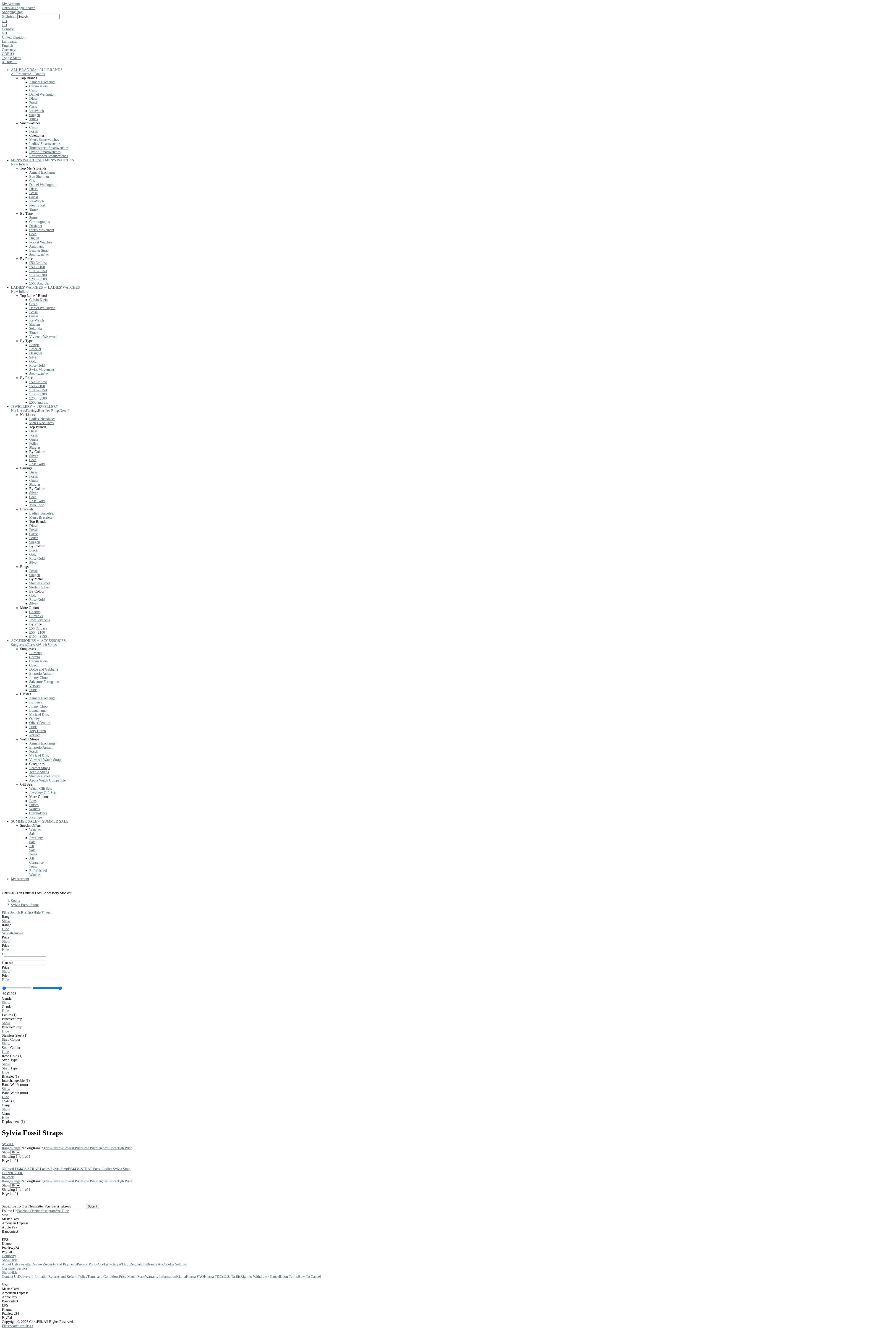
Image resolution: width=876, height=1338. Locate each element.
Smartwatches (39, 254)
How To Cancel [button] (309, 1276)
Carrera (34, 657)
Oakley (34, 719)
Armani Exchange (42, 82)
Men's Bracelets (40, 517)
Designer (35, 226)
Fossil (33, 103)
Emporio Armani (41, 673)
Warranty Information (160, 1276)
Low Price (89, 1148)
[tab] (438, 919)
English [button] (7, 45)
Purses (34, 805)
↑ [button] (32, 1326)
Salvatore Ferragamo (44, 682)
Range (6, 1148)
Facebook (24, 1211)
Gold (32, 234)
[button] (438, 21)
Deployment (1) (13, 1122)
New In (50, 1148)
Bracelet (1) (10, 1076)
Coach (34, 665)
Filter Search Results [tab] (18, 913)
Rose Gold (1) (12, 1056)
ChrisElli (8, 8)
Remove (17, 933)
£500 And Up (39, 283)
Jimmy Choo (38, 677)
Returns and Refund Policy (67, 1276)
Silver (33, 357)
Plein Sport (37, 205)
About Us (9, 1264)
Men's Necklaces (41, 423)
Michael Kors (39, 714)
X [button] (3, 16)
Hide (5, 929)
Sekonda (35, 328)
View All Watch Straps (45, 760)
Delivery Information (33, 1276)
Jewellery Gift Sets (42, 792)
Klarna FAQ (195, 1276)
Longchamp (38, 710)
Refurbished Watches (38, 873)
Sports (33, 218)
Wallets (34, 809)
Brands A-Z (155, 1264)
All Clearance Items (36, 862)
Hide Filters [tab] (43, 913)
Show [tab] (6, 1260)
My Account (11, 4)
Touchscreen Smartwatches (48, 148)
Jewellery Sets (39, 620)
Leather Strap (39, 250)
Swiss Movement (41, 230)
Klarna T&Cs (214, 1276)
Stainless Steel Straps (44, 776)
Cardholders (38, 813)
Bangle (34, 345)
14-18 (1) (8, 1101)
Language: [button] (9, 41)
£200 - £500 (38, 279)
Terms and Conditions (103, 1276)
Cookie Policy (108, 1264)
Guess (33, 107)
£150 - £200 (38, 275)
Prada (33, 690)
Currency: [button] (9, 50)
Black (33, 550)
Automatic (36, 246)
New (59, 1148)
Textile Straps (39, 772)
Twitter (36, 1211)
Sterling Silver (39, 587)
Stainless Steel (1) (14, 1035)
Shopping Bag (12, 12)
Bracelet (35, 349)
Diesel (33, 98)
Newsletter (23, 1264)
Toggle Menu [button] (11, 58)
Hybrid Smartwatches (44, 152)
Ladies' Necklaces (42, 419)
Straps (15, 901)
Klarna (181, 1276)
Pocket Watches (40, 242)
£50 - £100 (37, 267)
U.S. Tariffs (232, 1276)
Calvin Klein (38, 86)
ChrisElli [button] (11, 16)
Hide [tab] (13, 1260)
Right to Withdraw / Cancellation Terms (269, 1276)
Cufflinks (36, 616)
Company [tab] (9, 1256)
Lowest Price (72, 1148)
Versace (34, 686)
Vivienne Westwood (43, 337)
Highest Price (107, 1148)
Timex (33, 119)
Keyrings (35, 817)
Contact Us (10, 1276)
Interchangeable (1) (16, 1080)
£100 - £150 (38, 271)
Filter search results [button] (16, 1326)
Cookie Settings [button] (175, 1264)
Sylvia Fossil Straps (25, 905)
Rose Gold (37, 365)
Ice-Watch (36, 111)
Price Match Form (132, 1276)
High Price (124, 1148)
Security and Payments (60, 1264)
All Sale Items (33, 850)
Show (6, 921)
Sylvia (6, 933)
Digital (34, 238)
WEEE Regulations (132, 1264)
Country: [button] (8, 29)
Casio (33, 90)
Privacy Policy (87, 1264)
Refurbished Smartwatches (48, 156)
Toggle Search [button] (25, 8)
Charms (34, 612)
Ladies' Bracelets (41, 513)
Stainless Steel (39, 583)
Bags (32, 801)
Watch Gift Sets (40, 788)
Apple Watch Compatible (47, 780)
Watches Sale (35, 832)
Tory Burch (37, 731)
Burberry (35, 653)
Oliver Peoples (39, 723)
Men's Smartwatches (44, 139)
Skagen (34, 115)
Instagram (49, 1211)
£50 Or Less (38, 263)
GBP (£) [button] (8, 54)
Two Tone (36, 505)
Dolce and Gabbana (43, 669)
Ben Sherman (39, 176)
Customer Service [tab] (14, 1268)
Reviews (37, 1264)
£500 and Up (38, 402)
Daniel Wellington (42, 94)
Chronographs (39, 222)
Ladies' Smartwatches (44, 144)
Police (33, 443)
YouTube (62, 1211)
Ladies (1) (9, 1015)
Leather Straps (39, 768)
